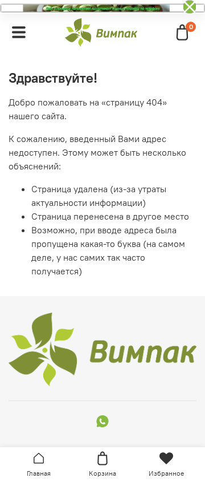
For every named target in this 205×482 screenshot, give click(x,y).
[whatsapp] (102, 423)
